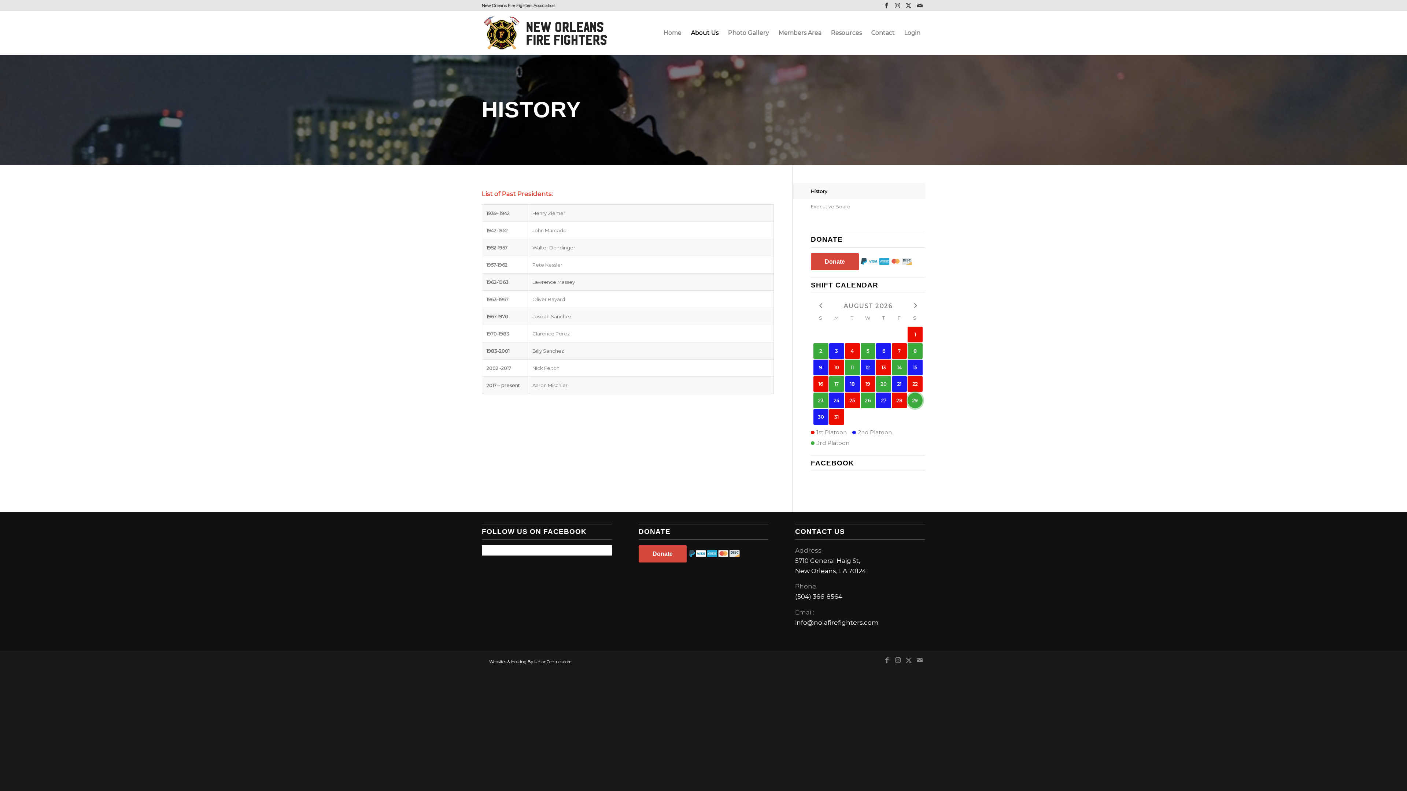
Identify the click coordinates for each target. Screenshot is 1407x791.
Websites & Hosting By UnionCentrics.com (530, 661)
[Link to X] (908, 5)
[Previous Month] (820, 305)
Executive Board (830, 206)
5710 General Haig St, (827, 560)
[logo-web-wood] (547, 33)
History (819, 191)
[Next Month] (915, 305)
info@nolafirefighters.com (837, 622)
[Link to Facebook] (886, 5)
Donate (835, 261)
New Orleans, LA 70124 (830, 571)
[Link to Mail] (919, 5)
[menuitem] (672, 33)
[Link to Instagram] (897, 5)
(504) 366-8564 (818, 596)
